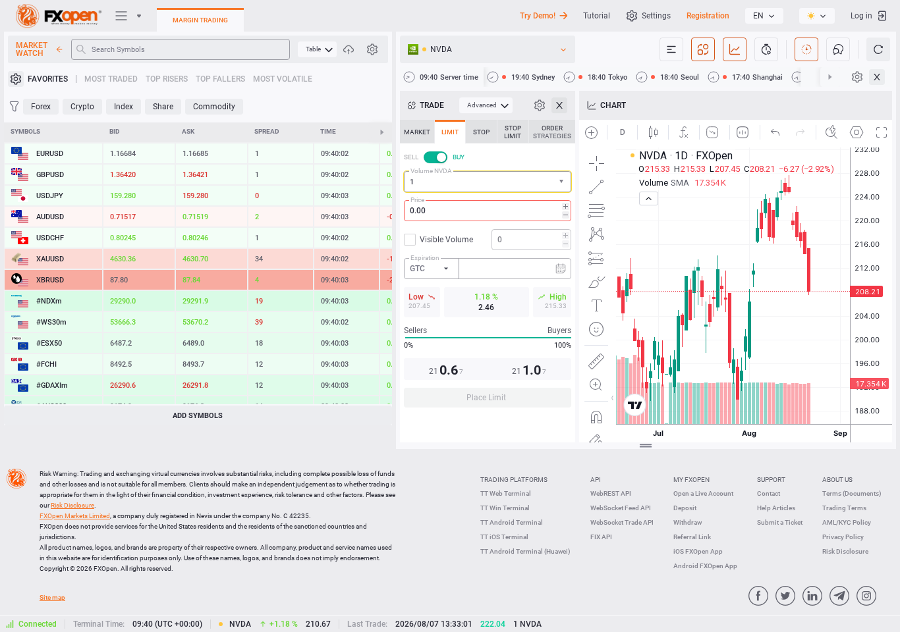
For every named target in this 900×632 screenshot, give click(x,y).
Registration (708, 15)
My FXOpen (691, 479)
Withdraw (687, 522)
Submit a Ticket (779, 522)
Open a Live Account (703, 493)
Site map (52, 597)
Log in (861, 15)
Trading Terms (844, 508)
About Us (837, 479)
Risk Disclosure (845, 551)
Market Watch (31, 49)
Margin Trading (200, 20)
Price (417, 199)
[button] (562, 182)
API (595, 479)
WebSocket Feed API (620, 508)
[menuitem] (317, 49)
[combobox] (487, 181)
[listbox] (764, 16)
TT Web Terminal (505, 493)
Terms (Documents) (852, 493)
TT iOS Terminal (504, 536)
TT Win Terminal (505, 508)
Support (771, 479)
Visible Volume (446, 239)
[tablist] (487, 267)
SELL (411, 157)
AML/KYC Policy (846, 522)
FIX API (601, 536)
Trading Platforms (514, 479)
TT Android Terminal (511, 522)
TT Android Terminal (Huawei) (525, 551)
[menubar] (317, 49)
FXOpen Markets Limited (75, 515)
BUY (458, 157)
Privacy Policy (843, 536)
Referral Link (692, 536)
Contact (768, 493)
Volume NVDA (431, 170)
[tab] (417, 132)
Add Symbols (198, 415)
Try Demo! (537, 15)
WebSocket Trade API (622, 522)
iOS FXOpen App (698, 551)
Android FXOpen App (705, 565)
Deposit (684, 508)
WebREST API (610, 493)
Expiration (424, 257)
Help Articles (776, 508)
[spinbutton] (487, 210)
